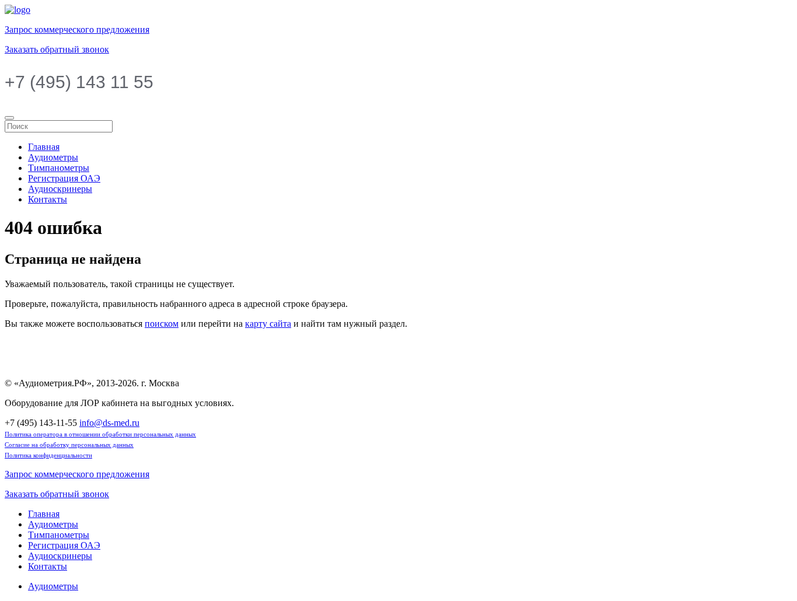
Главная (44, 147)
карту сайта (268, 324)
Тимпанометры (58, 168)
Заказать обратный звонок (57, 49)
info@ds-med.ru (109, 423)
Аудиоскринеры (60, 189)
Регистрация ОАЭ (64, 178)
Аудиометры (53, 157)
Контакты (47, 199)
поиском (162, 324)
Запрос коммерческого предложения (77, 29)
